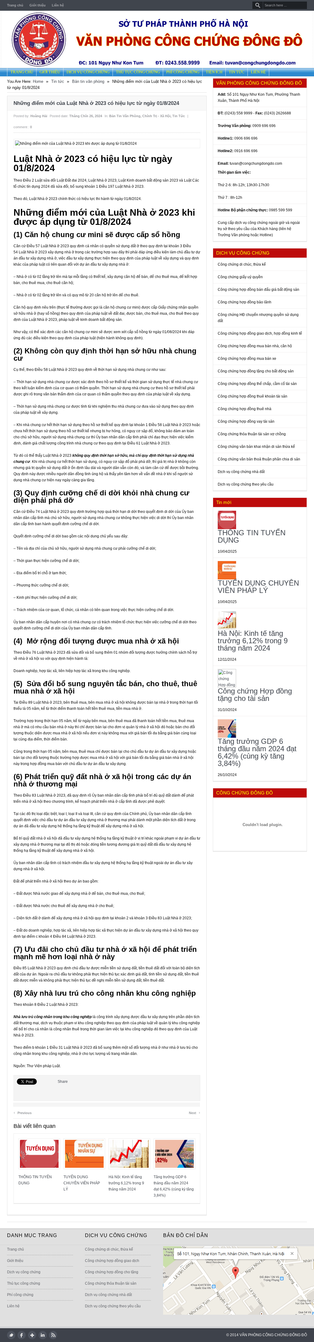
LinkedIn (42, 1335)
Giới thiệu (37, 5)
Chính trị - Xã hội (156, 116)
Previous (22, 1112)
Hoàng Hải (38, 116)
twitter (11, 1335)
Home (38, 81)
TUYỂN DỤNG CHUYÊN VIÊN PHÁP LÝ (81, 1183)
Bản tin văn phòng (88, 81)
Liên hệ (58, 5)
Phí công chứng (182, 72)
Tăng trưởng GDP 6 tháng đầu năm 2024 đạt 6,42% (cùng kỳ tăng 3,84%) (257, 752)
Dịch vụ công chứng (88, 72)
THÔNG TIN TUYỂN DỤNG (251, 536)
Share (63, 1081)
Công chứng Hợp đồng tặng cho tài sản (255, 694)
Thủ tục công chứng (138, 72)
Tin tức (236, 72)
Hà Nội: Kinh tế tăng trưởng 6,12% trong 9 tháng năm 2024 (126, 1183)
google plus (32, 1335)
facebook (21, 1335)
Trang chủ (15, 5)
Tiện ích (214, 72)
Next (194, 1112)
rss (53, 1335)
